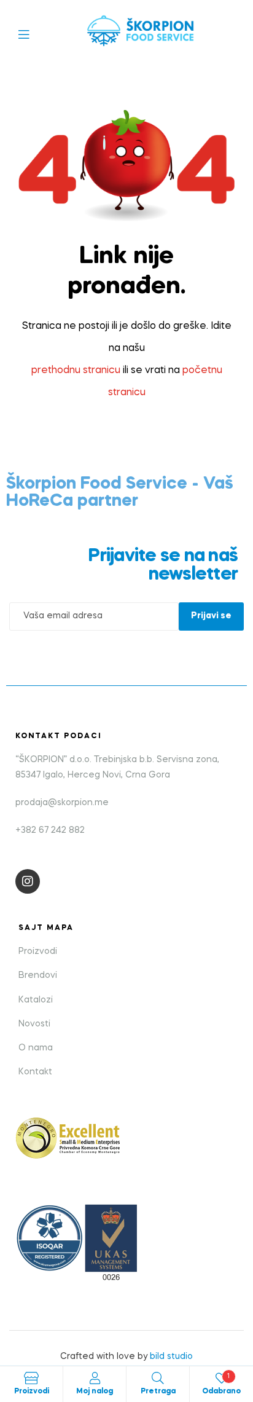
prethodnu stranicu (75, 371)
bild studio (171, 1356)
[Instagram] (27, 881)
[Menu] (32, 33)
